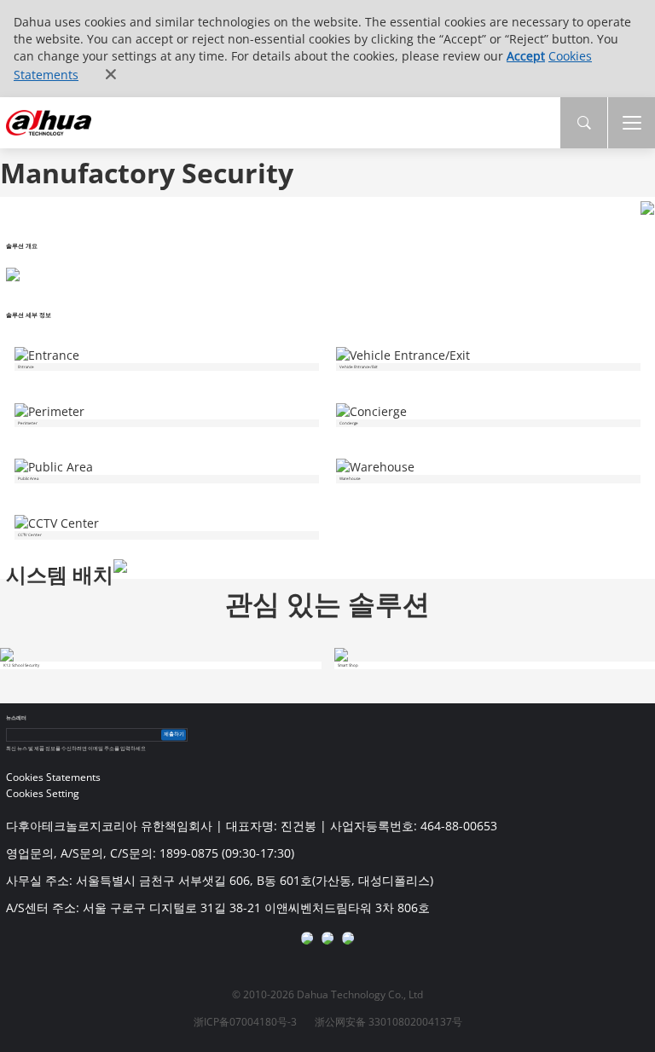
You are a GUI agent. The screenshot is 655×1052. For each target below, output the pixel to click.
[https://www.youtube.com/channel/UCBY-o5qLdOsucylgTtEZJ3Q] (327, 938)
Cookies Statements (53, 777)
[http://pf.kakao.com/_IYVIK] (348, 938)
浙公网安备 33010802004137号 (388, 1021)
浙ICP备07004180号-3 (245, 1021)
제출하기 (174, 734)
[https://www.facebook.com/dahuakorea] (307, 938)
